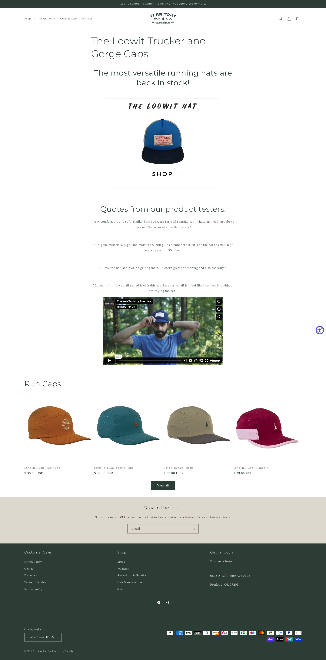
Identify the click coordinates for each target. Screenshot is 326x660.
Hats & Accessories (129, 582)
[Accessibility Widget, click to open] (320, 330)
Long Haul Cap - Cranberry (251, 467)
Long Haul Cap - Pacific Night (113, 467)
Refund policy (33, 589)
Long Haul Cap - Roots (178, 467)
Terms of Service (35, 582)
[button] (29, 18)
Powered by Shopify (62, 651)
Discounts (30, 575)
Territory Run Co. (42, 651)
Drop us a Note (221, 561)
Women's (123, 568)
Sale (120, 589)
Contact (29, 568)
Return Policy (33, 561)
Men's (121, 561)
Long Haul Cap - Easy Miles (42, 467)
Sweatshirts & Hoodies (132, 575)
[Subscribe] (194, 528)
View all (163, 485)
